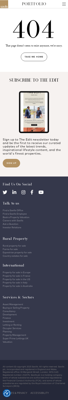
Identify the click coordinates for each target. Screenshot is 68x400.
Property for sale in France (16, 275)
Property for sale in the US (16, 279)
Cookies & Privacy (15, 392)
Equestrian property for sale (17, 252)
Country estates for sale (15, 256)
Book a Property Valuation (16, 217)
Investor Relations (12, 227)
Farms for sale (10, 249)
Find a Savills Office (13, 210)
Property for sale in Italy (15, 282)
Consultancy (9, 311)
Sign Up (11, 163)
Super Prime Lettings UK (15, 338)
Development (10, 314)
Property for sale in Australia (17, 286)
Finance (7, 318)
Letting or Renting (12, 324)
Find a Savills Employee (15, 213)
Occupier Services (12, 328)
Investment (8, 321)
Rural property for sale (14, 245)
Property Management (14, 335)
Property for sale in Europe (16, 272)
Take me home (34, 57)
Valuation (7, 341)
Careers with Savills (13, 220)
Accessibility (39, 392)
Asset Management (13, 304)
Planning (7, 331)
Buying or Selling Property (16, 307)
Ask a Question (10, 224)
